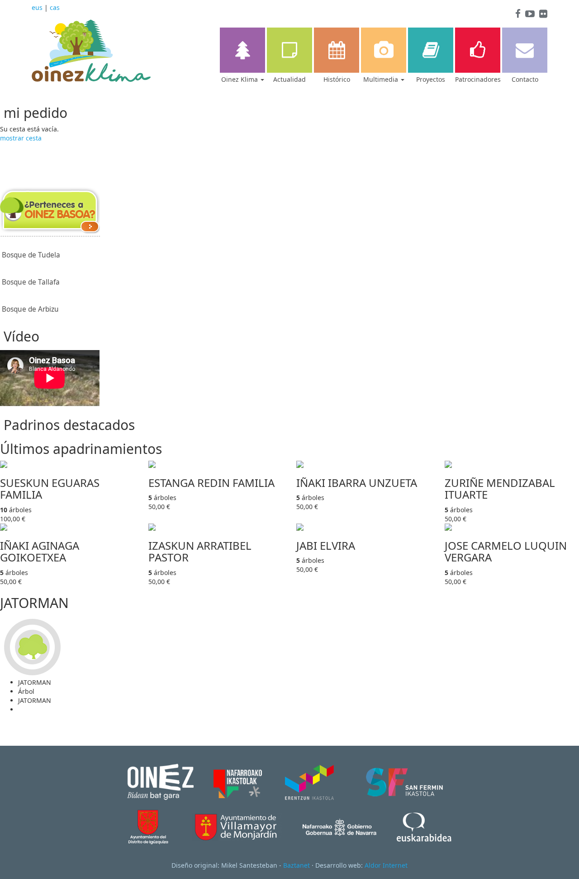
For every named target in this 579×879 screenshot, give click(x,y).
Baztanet (296, 865)
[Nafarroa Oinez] (160, 780)
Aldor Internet (386, 865)
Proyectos (430, 79)
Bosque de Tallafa (31, 282)
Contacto (525, 79)
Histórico (336, 79)
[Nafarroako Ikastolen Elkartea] (237, 780)
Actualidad (289, 79)
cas (55, 7)
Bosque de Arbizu (30, 309)
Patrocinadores (477, 79)
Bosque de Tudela (31, 255)
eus (37, 7)
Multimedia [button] (381, 79)
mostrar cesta (21, 138)
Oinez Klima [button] (240, 79)
